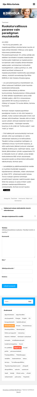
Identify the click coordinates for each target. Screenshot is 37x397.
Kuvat (21, 344)
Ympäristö (26, 377)
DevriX (19, 392)
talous (25, 358)
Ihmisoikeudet (9, 325)
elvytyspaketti (9, 318)
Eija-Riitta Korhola (11, 4)
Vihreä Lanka (20, 373)
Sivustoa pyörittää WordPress (12, 390)
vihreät (28, 373)
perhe (6, 351)
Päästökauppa (20, 355)
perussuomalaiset (15, 351)
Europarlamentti (9, 322)
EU (29, 318)
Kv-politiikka (8, 347)
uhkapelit (25, 366)
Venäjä (12, 373)
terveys (7, 362)
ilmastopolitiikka (10, 329)
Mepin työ (29, 198)
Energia (18, 318)
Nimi (4, 260)
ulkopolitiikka (9, 369)
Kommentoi (18, 200)
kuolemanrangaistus (11, 344)
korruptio (7, 340)
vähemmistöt (9, 377)
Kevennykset (21, 329)
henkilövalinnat (21, 322)
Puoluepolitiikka (9, 355)
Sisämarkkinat (16, 358)
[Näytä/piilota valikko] (34, 4)
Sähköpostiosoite (8, 268)
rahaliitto (7, 358)
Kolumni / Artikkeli (10, 336)
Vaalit (6, 373)
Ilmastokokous (27, 325)
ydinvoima (18, 377)
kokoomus (21, 333)
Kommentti (5, 236)
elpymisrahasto (9, 314)
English (24, 318)
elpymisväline (20, 314)
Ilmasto (18, 325)
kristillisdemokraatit (18, 340)
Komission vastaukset (24, 336)
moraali (25, 347)
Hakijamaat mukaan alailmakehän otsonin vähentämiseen (17, 209)
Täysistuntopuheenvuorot (12, 366)
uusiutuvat (25, 369)
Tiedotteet (5, 22)
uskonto (17, 369)
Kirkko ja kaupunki (10, 333)
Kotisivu (4, 276)
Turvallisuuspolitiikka (17, 362)
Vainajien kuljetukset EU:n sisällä (12, 216)
